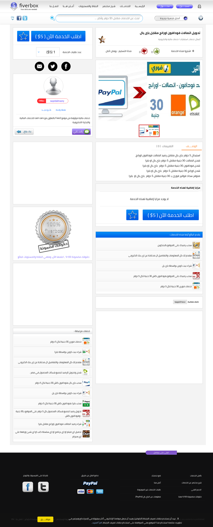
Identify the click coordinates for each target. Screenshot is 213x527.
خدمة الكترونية (180, 301)
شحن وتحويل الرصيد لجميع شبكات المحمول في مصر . (55, 372)
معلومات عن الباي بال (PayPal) (148, 496)
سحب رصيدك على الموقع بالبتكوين (175, 245)
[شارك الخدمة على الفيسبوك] (66, 66)
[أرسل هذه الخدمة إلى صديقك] (39, 66)
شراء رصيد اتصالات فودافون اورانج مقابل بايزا (59, 424)
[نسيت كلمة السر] (199, 5)
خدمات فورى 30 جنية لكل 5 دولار (65, 341)
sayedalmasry (57, 101)
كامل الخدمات (196, 475)
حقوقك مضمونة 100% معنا (190, 496)
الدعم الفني (196, 489)
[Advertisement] (52, 173)
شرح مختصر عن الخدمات (192, 482)
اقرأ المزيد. (97, 523)
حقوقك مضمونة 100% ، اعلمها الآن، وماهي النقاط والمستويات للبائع (53, 256)
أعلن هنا (157, 482)
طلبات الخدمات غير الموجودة (149, 489)
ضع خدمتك (156, 475)
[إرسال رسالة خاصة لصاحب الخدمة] (81, 132)
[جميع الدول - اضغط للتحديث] (200, 18)
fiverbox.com (25, 6)
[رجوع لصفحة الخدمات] (24, 131)
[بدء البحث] (52, 18)
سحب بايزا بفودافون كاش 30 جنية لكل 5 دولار (59, 403)
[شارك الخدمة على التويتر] (52, 66)
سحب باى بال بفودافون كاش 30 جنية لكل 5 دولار (58, 383)
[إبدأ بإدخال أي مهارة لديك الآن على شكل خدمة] (171, 18)
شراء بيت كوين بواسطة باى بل (66, 393)
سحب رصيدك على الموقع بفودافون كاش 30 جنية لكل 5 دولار (162, 276)
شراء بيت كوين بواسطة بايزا (67, 352)
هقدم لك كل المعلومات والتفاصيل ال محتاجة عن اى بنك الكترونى (49, 362)
